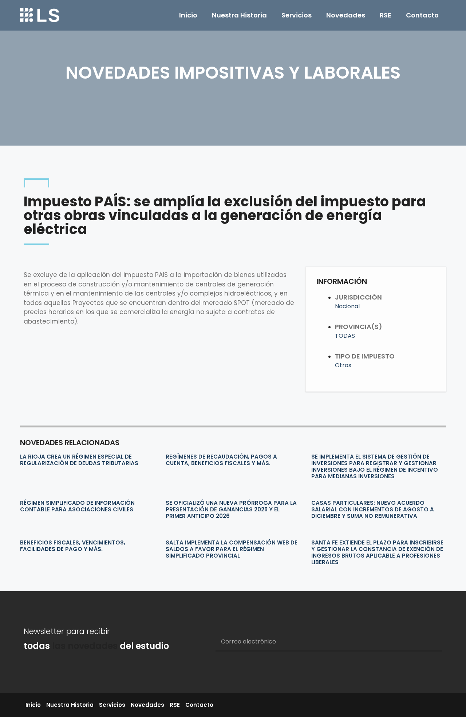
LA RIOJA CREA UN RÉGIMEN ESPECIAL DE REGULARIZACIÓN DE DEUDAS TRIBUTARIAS (79, 460)
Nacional (347, 306)
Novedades (345, 15)
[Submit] (428, 642)
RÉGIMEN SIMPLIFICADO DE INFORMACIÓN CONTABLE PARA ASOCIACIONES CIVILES (77, 506)
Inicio (188, 15)
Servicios (296, 15)
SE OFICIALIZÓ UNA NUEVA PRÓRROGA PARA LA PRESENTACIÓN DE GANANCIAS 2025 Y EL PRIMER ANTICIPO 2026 (231, 509)
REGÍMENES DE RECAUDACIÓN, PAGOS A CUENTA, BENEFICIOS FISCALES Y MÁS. (221, 460)
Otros (343, 365)
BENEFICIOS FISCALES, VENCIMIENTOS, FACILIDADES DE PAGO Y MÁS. (72, 546)
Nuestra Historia (239, 15)
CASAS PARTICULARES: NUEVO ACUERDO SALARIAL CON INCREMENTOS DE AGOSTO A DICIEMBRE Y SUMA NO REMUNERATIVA (372, 509)
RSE (385, 15)
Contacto (422, 15)
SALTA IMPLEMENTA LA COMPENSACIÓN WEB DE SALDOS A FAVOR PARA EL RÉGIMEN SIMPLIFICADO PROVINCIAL (231, 549)
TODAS (345, 336)
